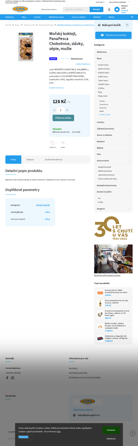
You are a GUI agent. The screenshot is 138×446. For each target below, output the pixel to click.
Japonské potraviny (106, 175)
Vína (99, 154)
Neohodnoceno (77, 59)
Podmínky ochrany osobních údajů (84, 377)
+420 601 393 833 (13, 372)
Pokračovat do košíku (116, 35)
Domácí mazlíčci (104, 191)
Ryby (100, 92)
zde (59, 431)
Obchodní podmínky (117, 2)
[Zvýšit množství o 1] (67, 110)
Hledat (96, 9)
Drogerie (101, 208)
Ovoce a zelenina (104, 135)
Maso (99, 58)
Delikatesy (101, 52)
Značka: (83, 64)
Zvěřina (101, 88)
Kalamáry (103, 108)
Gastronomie (103, 160)
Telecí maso (103, 80)
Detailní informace (56, 88)
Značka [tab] (54, 159)
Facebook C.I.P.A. (7, 377)
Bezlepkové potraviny (106, 185)
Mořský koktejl (105, 114)
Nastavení (23, 437)
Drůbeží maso (103, 72)
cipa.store (12, 377)
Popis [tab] (13, 159)
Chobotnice (104, 104)
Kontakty (100, 2)
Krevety (102, 101)
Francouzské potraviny (107, 179)
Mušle (102, 111)
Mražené (101, 141)
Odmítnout (111, 438)
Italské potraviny (105, 171)
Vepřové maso (104, 69)
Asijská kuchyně (104, 167)
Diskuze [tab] (30, 159)
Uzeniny (100, 122)
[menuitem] (11, 17)
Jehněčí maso (103, 84)
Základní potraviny (105, 128)
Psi (99, 198)
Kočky (100, 202)
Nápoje (100, 147)
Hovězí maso (103, 65)
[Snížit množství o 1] (54, 110)
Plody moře (103, 96)
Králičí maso (103, 76)
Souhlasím (111, 430)
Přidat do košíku (63, 118)
